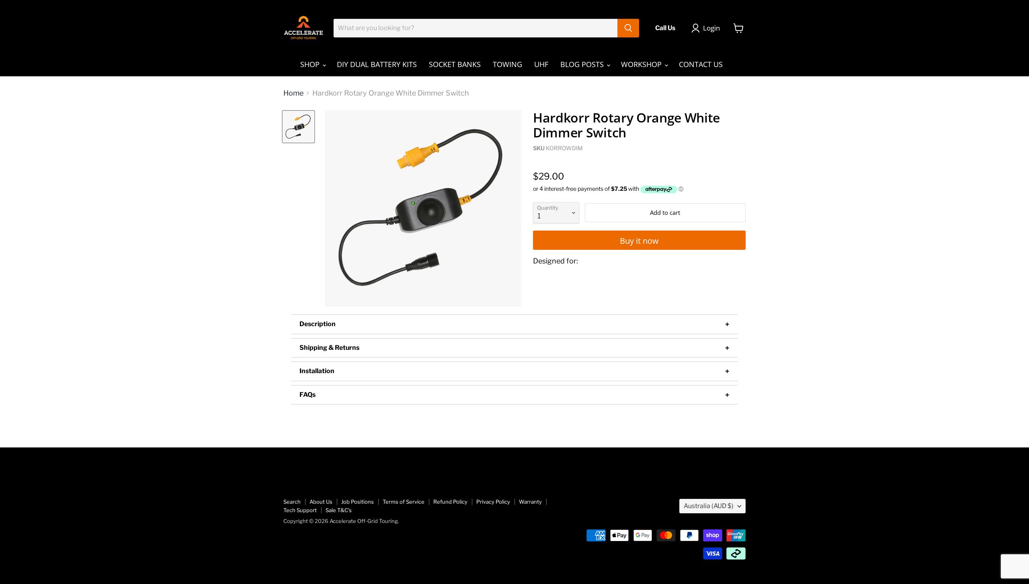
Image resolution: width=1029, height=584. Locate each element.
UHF (541, 64)
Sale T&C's (339, 510)
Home (293, 93)
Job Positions (357, 501)
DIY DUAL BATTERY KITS (377, 64)
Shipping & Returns (329, 347)
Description (317, 324)
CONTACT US (701, 64)
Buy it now (639, 240)
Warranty (530, 501)
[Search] (628, 28)
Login (711, 28)
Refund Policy (450, 501)
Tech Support (300, 510)
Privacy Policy (493, 501)
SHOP (311, 64)
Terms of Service (403, 501)
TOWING (507, 64)
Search (292, 501)
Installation (316, 371)
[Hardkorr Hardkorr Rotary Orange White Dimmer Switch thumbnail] (298, 127)
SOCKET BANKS (455, 64)
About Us (321, 501)
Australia (709, 506)
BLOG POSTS (583, 64)
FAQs (307, 394)
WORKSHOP (642, 64)
